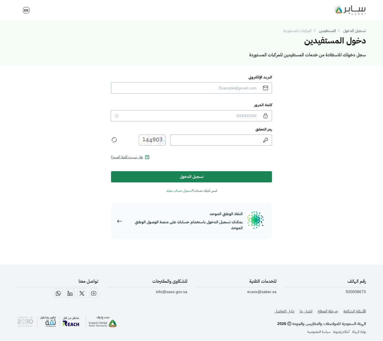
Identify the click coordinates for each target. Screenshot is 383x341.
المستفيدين (327, 30)
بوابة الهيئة (359, 332)
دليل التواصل (284, 311)
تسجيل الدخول (354, 30)
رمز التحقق (263, 129)
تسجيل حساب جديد (179, 190)
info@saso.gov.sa (171, 291)
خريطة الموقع (328, 311)
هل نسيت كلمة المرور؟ (127, 157)
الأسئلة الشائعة (354, 311)
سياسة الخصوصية (319, 332)
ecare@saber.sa (261, 291)
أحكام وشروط (341, 332)
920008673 (356, 291)
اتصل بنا (306, 311)
